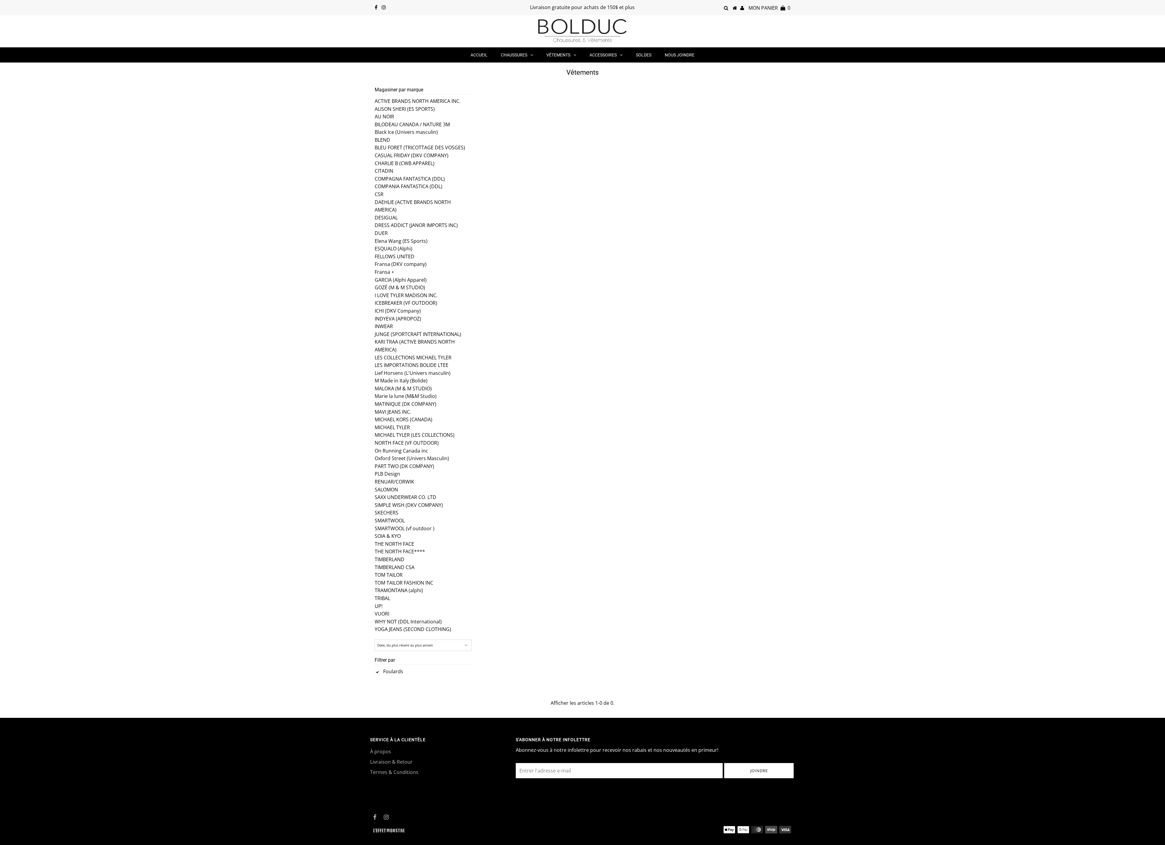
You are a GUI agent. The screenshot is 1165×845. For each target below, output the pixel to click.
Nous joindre (679, 55)
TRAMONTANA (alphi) (399, 590)
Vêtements (558, 55)
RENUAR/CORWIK (394, 481)
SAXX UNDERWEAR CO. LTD (405, 497)
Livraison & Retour (391, 761)
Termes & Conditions (394, 772)
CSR (379, 194)
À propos (380, 751)
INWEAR (384, 326)
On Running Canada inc (401, 450)
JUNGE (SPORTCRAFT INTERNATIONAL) (418, 334)
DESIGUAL (386, 217)
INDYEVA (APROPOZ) (398, 318)
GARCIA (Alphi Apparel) (401, 280)
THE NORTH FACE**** (400, 551)
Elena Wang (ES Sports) (401, 241)
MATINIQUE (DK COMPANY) (405, 404)
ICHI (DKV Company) (398, 310)
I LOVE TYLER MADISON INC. (406, 295)
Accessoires (603, 55)
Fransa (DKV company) (401, 264)
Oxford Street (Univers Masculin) (412, 458)
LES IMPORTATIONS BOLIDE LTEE (411, 365)
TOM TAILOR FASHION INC (404, 582)
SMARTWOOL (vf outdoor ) (404, 528)
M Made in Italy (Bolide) (401, 380)
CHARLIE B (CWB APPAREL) (404, 163)
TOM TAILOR (389, 575)
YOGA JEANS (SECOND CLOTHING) (413, 629)
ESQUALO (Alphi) (393, 248)
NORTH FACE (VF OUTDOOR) (407, 442)
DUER (381, 233)
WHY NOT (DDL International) (408, 621)
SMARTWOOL (390, 520)
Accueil (479, 55)
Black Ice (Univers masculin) (406, 132)
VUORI (382, 613)
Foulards (393, 671)
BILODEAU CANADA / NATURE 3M (412, 124)
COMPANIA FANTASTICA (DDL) (408, 186)
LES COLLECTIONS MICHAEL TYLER (413, 357)
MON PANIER (769, 8)
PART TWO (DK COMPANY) (404, 466)
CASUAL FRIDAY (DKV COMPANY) (411, 155)
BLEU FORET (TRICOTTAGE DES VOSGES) (420, 147)
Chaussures (514, 55)
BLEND (382, 140)
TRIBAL (382, 598)
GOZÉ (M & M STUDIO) (400, 287)
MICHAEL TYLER (392, 427)
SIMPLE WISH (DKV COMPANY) (409, 505)
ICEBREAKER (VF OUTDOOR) (406, 303)
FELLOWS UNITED (394, 256)
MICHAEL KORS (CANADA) (403, 419)
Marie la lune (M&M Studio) (406, 396)
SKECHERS (386, 512)
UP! (379, 606)
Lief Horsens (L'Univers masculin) (413, 373)
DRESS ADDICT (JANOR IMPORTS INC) (416, 225)
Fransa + (384, 272)
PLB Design (387, 473)
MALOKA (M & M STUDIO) (403, 388)
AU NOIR (384, 116)
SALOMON (386, 489)
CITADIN (384, 171)
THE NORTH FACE (394, 544)
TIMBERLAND (389, 559)
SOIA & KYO (388, 536)
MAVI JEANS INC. (393, 412)
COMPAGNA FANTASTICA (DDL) (410, 178)
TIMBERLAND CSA (394, 567)
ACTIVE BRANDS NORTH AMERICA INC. (418, 101)
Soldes (643, 55)
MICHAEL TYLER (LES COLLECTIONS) (414, 435)
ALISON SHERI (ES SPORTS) (405, 109)
